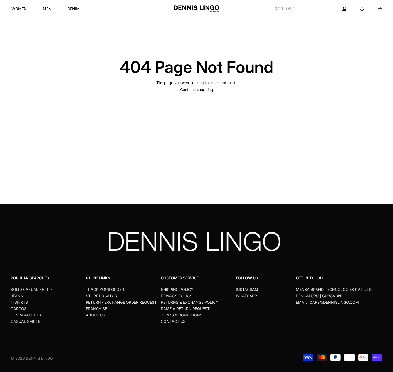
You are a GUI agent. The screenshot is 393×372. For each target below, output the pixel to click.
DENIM (73, 8)
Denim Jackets (26, 315)
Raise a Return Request (185, 308)
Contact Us (173, 321)
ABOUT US (95, 315)
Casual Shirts (25, 321)
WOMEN (19, 8)
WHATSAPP (246, 296)
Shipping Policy (177, 289)
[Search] (321, 8)
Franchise (96, 308)
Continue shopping (196, 89)
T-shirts (19, 302)
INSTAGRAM (247, 289)
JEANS (17, 296)
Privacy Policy (176, 296)
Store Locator (101, 296)
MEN (47, 8)
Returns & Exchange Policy (189, 302)
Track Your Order (105, 289)
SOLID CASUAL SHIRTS (32, 289)
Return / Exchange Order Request (121, 302)
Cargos (18, 308)
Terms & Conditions (181, 315)
